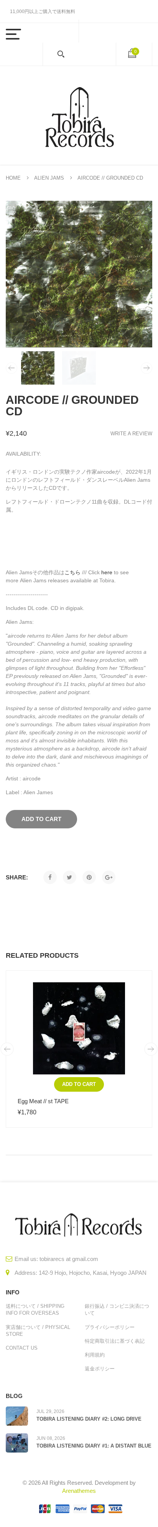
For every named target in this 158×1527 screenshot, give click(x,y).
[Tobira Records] (79, 115)
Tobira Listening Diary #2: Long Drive (89, 1419)
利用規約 (95, 1355)
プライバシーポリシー (110, 1327)
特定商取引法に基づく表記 (115, 1341)
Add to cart (79, 1084)
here (106, 572)
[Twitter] (69, 877)
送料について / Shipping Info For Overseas (35, 1309)
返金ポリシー (100, 1369)
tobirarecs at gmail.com (69, 1259)
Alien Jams (49, 178)
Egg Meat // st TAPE (43, 1101)
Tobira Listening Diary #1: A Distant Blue (93, 1446)
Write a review (131, 433)
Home (13, 178)
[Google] (108, 877)
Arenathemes (79, 1490)
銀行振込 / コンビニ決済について (117, 1309)
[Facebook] (50, 877)
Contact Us (22, 1348)
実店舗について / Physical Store (38, 1330)
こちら (72, 572)
